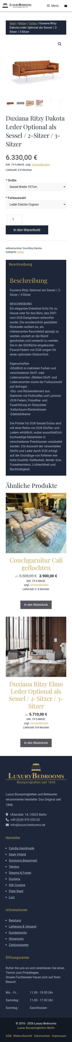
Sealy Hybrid (17, 854)
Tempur (14, 866)
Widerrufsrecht (22, 1036)
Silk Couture (17, 885)
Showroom (16, 939)
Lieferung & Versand (22, 926)
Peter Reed (16, 891)
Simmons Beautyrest (23, 860)
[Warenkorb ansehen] (65, 5)
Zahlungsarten (19, 945)
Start (13, 23)
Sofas (33, 23)
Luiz (12, 897)
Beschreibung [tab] (20, 264)
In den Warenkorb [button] (36, 605)
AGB (8, 1036)
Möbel (22, 23)
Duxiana (14, 879)
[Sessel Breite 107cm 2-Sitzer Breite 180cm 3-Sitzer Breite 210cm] (36, 187)
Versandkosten (41, 164)
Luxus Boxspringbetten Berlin (36, 1028)
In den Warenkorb (26, 230)
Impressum (59, 1036)
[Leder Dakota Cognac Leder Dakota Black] (36, 204)
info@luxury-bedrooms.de (27, 825)
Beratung (15, 920)
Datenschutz (42, 1036)
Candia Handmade (21, 848)
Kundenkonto (18, 932)
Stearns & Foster (20, 873)
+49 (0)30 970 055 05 (25, 820)
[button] (59, 44)
